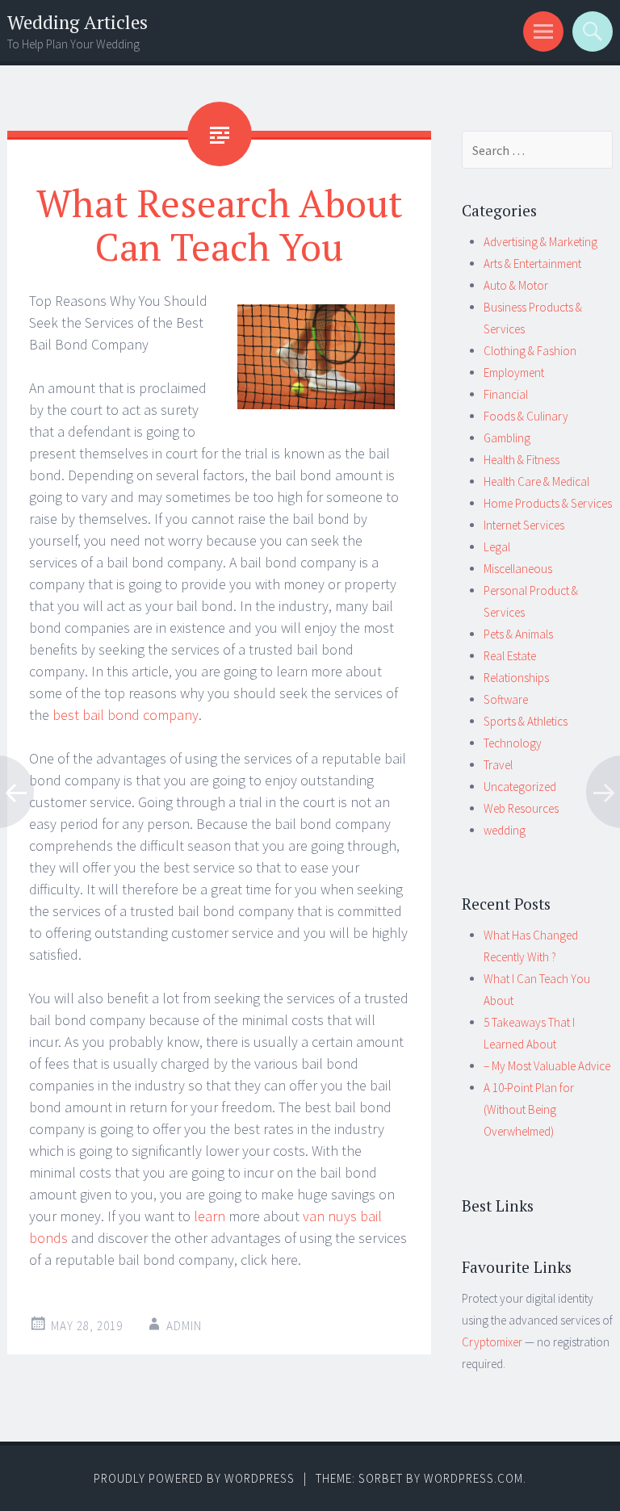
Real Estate (510, 655)
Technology (513, 743)
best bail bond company (125, 714)
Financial (506, 394)
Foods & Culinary (526, 416)
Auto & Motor (516, 285)
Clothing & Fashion (530, 350)
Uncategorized (520, 786)
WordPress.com (473, 1478)
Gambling (507, 438)
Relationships (516, 677)
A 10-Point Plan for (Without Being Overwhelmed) (529, 1109)
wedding (505, 830)
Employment (514, 372)
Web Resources (521, 808)
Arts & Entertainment (532, 263)
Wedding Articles (77, 22)
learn (209, 1216)
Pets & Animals (518, 634)
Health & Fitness (521, 459)
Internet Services (524, 525)
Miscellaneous (518, 568)
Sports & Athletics (526, 721)
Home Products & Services (548, 503)
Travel (498, 764)
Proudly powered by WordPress (194, 1478)
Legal (497, 547)
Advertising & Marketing (540, 241)
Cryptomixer (492, 1342)
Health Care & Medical (536, 481)
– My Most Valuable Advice (547, 1066)
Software (506, 699)
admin (184, 1325)
